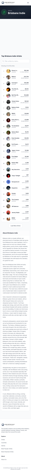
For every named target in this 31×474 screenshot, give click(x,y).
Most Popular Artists (6, 448)
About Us (3, 459)
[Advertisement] (15, 38)
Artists (3, 439)
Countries (3, 442)
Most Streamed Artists (7, 451)
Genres (3, 445)
